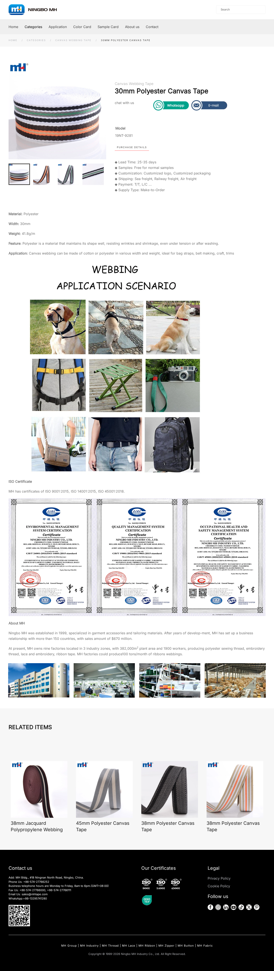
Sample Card (108, 27)
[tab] (19, 174)
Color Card (82, 27)
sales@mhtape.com (35, 894)
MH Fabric (205, 945)
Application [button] (58, 27)
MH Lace (128, 945)
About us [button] (132, 27)
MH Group (69, 945)
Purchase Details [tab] (132, 147)
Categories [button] (33, 27)
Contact (152, 27)
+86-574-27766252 (36, 881)
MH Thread (110, 945)
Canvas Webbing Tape (134, 84)
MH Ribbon (146, 945)
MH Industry (89, 945)
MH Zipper (166, 945)
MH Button (186, 945)
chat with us (124, 103)
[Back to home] (37, 9)
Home (13, 27)
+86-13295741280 (35, 898)
